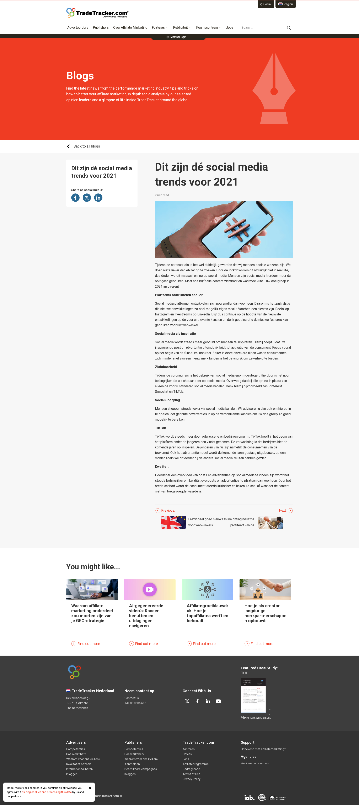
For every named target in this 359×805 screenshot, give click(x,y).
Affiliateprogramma (196, 764)
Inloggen (71, 774)
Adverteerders (77, 28)
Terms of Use (191, 774)
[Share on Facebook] (75, 197)
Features (158, 28)
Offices (187, 754)
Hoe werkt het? (76, 754)
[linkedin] (207, 701)
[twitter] (187, 701)
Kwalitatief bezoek (78, 764)
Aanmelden (132, 764)
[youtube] (218, 701)
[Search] (289, 27)
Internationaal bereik (79, 769)
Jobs (230, 28)
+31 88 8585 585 (135, 703)
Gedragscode (191, 769)
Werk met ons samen (255, 763)
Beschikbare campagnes (140, 769)
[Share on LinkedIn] (98, 197)
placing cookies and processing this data (47, 792)
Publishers (101, 28)
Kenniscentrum (207, 28)
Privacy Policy (191, 779)
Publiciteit (180, 28)
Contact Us (131, 698)
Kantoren (189, 749)
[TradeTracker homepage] (97, 13)
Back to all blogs (87, 146)
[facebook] (197, 701)
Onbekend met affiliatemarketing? (263, 749)
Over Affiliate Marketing (130, 28)
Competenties (75, 749)
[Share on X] (87, 197)
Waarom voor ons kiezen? (83, 759)
